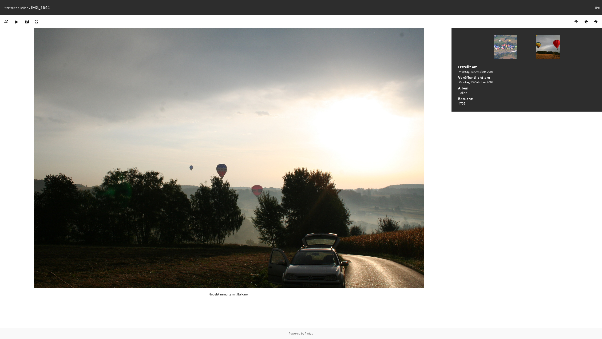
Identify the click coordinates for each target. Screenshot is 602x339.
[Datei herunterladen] (36, 21)
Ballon (24, 8)
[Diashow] (17, 21)
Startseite (10, 8)
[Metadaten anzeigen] (27, 21)
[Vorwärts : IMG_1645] (596, 21)
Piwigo (309, 333)
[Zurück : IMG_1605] (586, 21)
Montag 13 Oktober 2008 (476, 71)
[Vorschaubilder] (576, 21)
